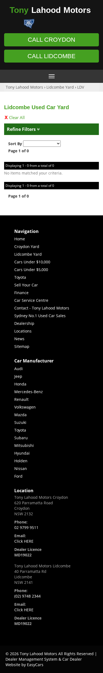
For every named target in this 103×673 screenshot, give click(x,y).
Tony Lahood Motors (24, 87)
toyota (20, 430)
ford (18, 476)
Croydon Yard (26, 246)
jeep (18, 376)
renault (21, 399)
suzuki (20, 422)
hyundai (22, 453)
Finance (21, 292)
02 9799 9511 (26, 527)
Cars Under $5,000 (31, 269)
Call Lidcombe (51, 56)
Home (19, 238)
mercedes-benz (28, 391)
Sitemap (21, 346)
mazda (20, 414)
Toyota (20, 277)
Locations (23, 331)
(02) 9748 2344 (27, 596)
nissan (20, 468)
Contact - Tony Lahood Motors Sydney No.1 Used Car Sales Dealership (41, 315)
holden (20, 460)
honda (20, 384)
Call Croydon (51, 39)
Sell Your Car (26, 285)
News (19, 338)
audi (18, 368)
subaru (21, 437)
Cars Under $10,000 (32, 261)
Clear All (17, 117)
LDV (80, 87)
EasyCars (35, 664)
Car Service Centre (31, 300)
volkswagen (25, 407)
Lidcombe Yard (60, 87)
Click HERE (24, 541)
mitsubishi (24, 445)
